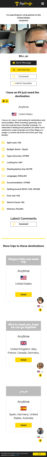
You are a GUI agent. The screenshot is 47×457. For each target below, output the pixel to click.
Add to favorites (23, 83)
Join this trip (23, 69)
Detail (23, 294)
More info (17, 455)
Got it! (39, 454)
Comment (23, 76)
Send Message (23, 62)
